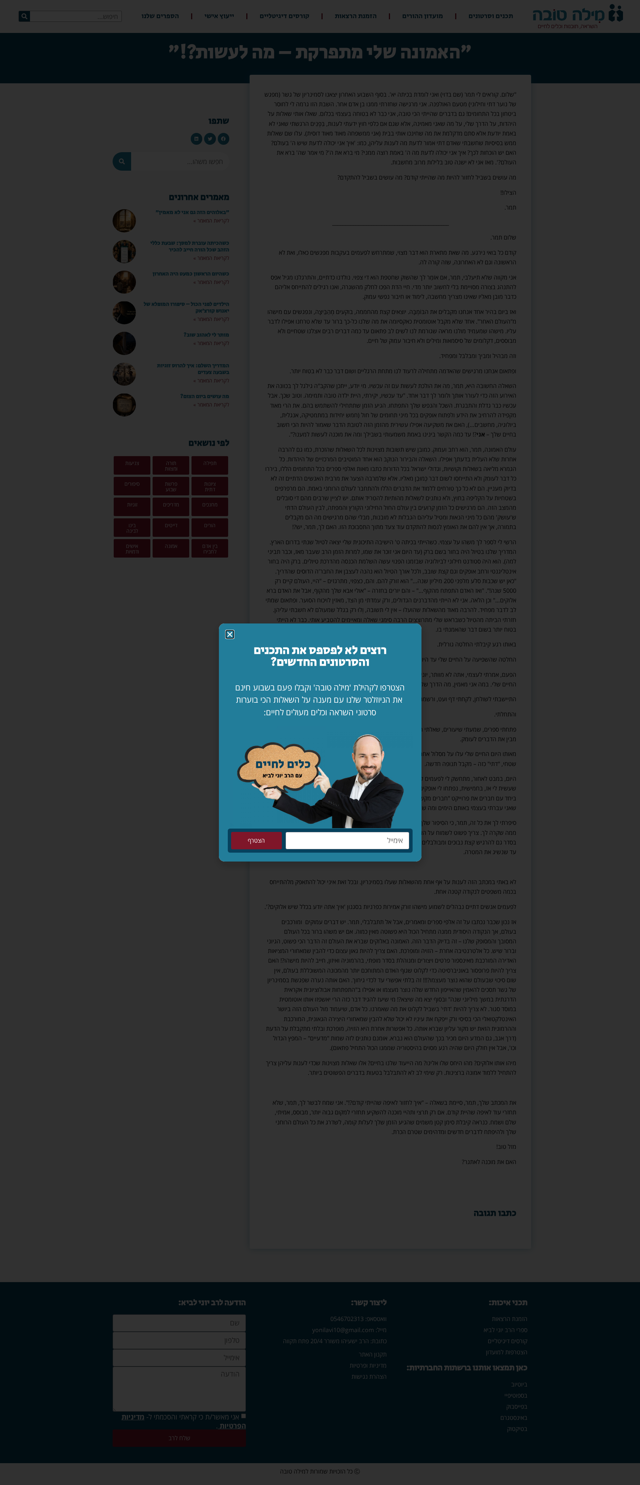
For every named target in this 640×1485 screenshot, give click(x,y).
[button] (229, 634)
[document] (320, 742)
